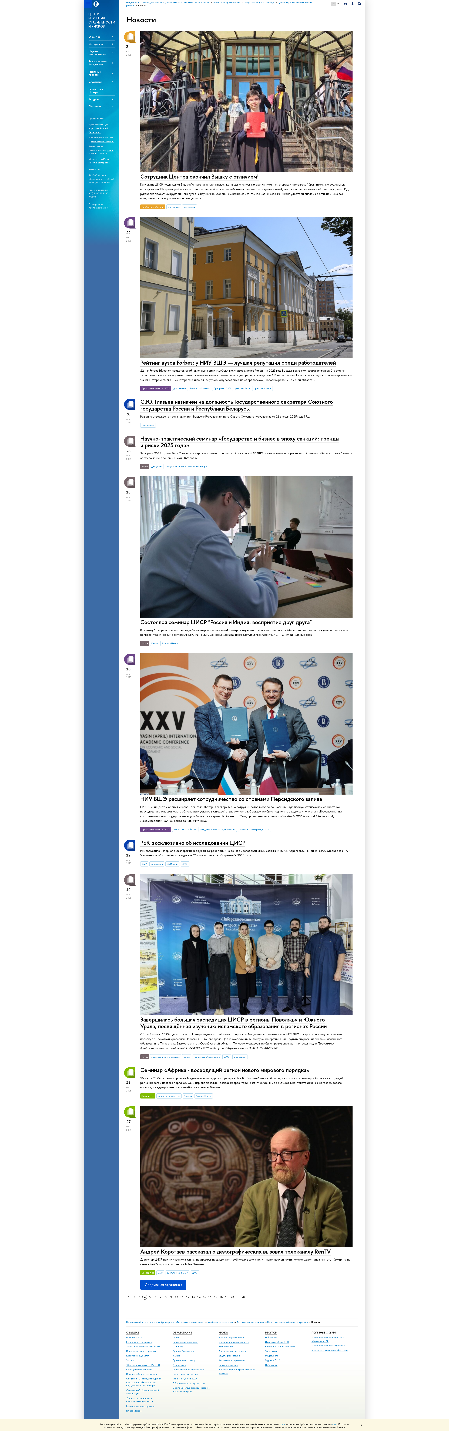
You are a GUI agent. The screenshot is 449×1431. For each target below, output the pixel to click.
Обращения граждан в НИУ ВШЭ (143, 1364)
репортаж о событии (184, 829)
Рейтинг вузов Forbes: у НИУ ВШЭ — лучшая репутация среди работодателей (238, 362)
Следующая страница (162, 1284)
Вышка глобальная (200, 388)
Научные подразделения (231, 1337)
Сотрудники (96, 44)
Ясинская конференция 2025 (254, 829)
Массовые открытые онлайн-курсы (329, 1350)
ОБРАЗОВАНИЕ (182, 1332)
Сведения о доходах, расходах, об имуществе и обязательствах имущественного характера (144, 1382)
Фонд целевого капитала (139, 1369)
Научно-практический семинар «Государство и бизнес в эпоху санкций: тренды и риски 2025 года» (239, 442)
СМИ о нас (172, 863)
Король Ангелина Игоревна (100, 160)
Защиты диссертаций (229, 1355)
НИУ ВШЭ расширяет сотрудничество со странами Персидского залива (231, 799)
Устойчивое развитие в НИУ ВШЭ (143, 1346)
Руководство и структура (139, 1342)
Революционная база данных (98, 63)
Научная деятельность (97, 52)
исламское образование (207, 1056)
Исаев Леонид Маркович (101, 151)
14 (198, 1297)
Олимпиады (178, 1346)
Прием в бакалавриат (184, 1351)
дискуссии (156, 466)
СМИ (144, 863)
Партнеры (95, 106)
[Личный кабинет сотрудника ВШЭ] (352, 4)
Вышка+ (176, 1355)
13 (193, 1297)
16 (210, 1297)
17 (215, 1297)
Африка (188, 1095)
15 (204, 1297)
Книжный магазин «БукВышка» (280, 1346)
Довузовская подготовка (185, 1342)
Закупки (130, 1360)
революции (157, 863)
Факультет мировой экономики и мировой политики (188, 466)
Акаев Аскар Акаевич (102, 140)
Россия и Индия (170, 643)
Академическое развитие (232, 1360)
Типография (271, 1351)
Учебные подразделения (220, 1322)
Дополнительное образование (189, 1369)
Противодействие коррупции (141, 1374)
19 (226, 1297)
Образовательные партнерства (189, 1383)
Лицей (176, 1337)
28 (243, 1297)
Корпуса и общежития (137, 1355)
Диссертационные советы (232, 1351)
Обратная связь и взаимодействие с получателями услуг (191, 1389)
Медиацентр (271, 1355)
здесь (282, 1424)
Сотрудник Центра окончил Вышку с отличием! (199, 176)
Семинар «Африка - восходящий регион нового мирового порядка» (225, 1070)
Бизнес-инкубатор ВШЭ (185, 1378)
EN (338, 3)
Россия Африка (203, 1095)
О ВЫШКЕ (132, 1332)
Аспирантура (179, 1364)
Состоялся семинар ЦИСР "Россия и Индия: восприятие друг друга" (226, 622)
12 (187, 1297)
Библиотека (271, 1337)
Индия (154, 643)
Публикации (271, 1364)
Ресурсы (94, 99)
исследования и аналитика (165, 1056)
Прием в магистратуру (184, 1360)
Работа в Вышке (134, 1410)
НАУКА (223, 1332)
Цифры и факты (134, 1337)
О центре (94, 36)
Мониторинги (226, 1346)
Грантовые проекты (95, 73)
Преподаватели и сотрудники (141, 1351)
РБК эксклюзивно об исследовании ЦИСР (192, 842)
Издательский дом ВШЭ (277, 1342)
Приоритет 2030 (222, 388)
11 (182, 1297)
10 (176, 1297)
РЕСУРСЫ (271, 1332)
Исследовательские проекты (234, 1342)
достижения (179, 388)
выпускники (174, 207)
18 (221, 1297)
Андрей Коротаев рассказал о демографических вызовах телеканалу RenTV (235, 1251)
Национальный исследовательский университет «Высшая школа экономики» (165, 1322)
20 (232, 1297)
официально (148, 425)
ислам (186, 1056)
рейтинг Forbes (243, 388)
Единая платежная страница (140, 1406)
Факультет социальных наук (250, 1322)
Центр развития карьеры (185, 1374)
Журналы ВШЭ (272, 1360)
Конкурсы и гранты (228, 1364)
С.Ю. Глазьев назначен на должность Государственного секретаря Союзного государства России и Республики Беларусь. (236, 405)
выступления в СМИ (177, 1272)
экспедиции (240, 1056)
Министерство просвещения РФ (328, 1345)
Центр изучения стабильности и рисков (287, 1322)
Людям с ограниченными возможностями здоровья (139, 1400)
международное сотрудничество (217, 829)
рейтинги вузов (263, 388)
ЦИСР (185, 863)
